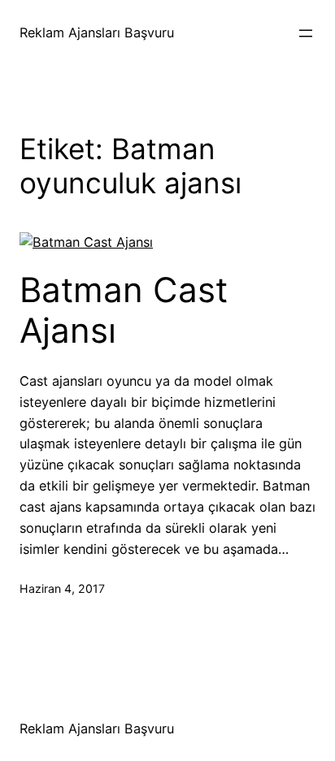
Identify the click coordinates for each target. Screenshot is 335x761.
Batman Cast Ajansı (124, 310)
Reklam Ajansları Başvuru (97, 32)
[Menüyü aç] (305, 33)
